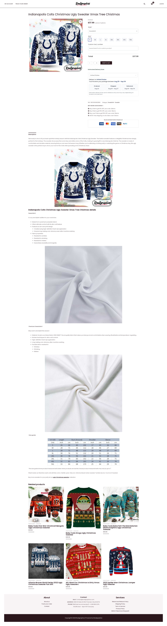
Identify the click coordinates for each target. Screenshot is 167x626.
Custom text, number (95, 44)
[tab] (32, 134)
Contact (46, 606)
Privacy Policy (120, 609)
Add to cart (106, 63)
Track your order (47, 604)
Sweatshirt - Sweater (114, 102)
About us (47, 602)
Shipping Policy (120, 604)
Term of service (120, 606)
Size (89, 36)
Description (32, 134)
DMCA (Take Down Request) (120, 611)
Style (90, 27)
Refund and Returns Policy (120, 602)
